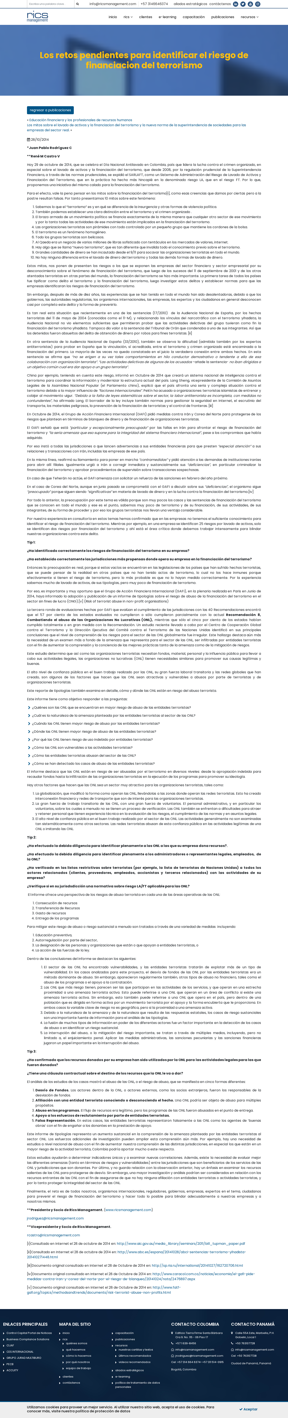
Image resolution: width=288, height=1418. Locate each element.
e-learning (167, 17)
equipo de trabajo (78, 1368)
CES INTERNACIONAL (20, 1352)
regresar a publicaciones (50, 110)
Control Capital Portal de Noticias (29, 1333)
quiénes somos (76, 1343)
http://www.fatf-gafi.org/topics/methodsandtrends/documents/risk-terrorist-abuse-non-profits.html (104, 1290)
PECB (10, 1364)
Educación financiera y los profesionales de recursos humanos (80, 120)
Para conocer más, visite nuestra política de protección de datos (120, 1409)
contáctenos (220, 3)
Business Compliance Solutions (28, 1339)
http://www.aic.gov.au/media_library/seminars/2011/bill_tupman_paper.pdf (181, 1243)
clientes (145, 17)
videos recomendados (135, 1362)
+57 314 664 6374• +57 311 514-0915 (200, 1362)
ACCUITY (12, 1370)
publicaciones (222, 17)
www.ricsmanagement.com (128, 1209)
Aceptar (250, 1409)
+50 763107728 (245, 1343)
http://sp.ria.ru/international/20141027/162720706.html (197, 1265)
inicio (113, 17)
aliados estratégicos (190, 3)
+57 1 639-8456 (185, 1343)
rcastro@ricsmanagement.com (53, 1235)
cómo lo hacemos (78, 1356)
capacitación (194, 17)
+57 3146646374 (154, 3)
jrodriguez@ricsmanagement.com (55, 1218)
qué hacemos (75, 1350)
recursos (248, 17)
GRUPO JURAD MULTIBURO (24, 1358)
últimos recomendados (135, 1356)
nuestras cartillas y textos (136, 1350)
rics (126, 17)
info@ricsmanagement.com (113, 3)
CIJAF (10, 1345)
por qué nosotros (78, 1362)
